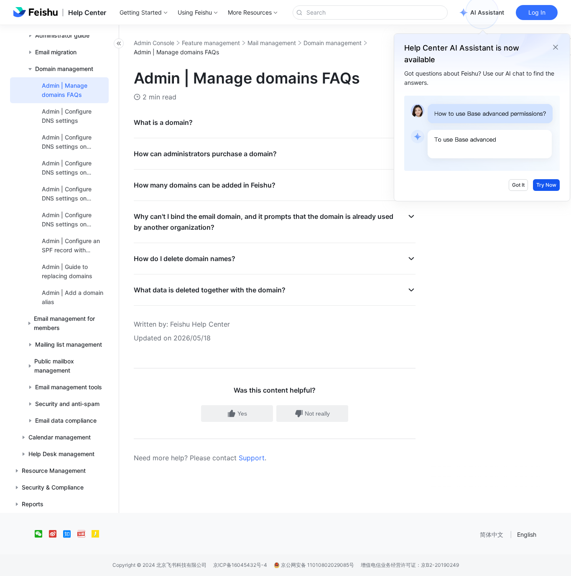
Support (252, 458)
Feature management (211, 42)
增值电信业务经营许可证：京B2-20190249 (410, 565)
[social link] (42, 534)
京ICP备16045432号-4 (240, 565)
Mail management (271, 42)
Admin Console (154, 42)
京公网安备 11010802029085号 (317, 565)
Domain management (332, 42)
